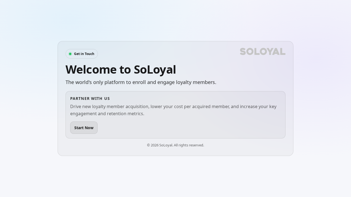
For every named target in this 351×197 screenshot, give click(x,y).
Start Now (84, 127)
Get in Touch (84, 53)
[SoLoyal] (262, 51)
